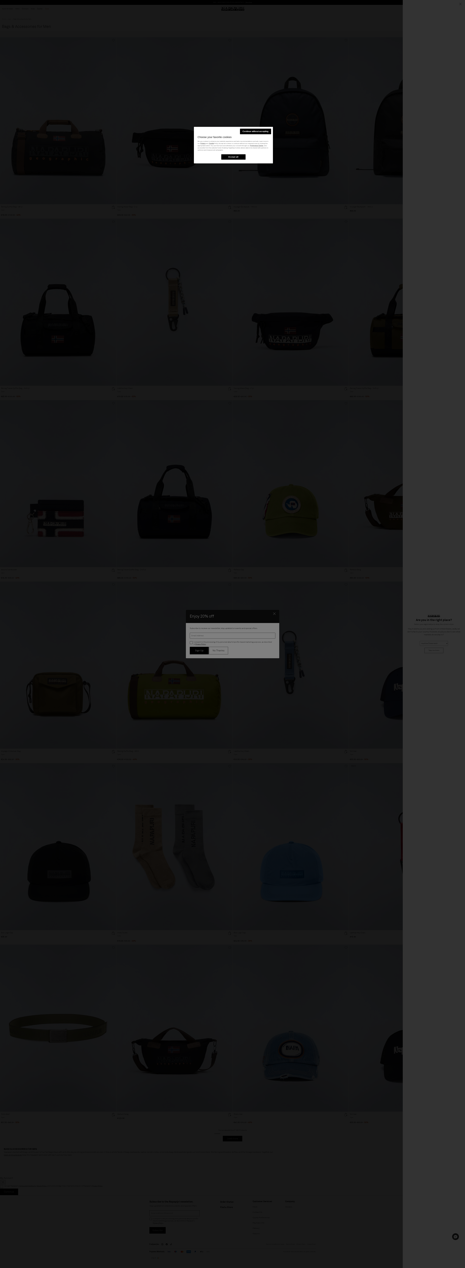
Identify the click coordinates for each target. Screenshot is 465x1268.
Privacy (202, 143)
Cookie (211, 143)
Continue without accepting (255, 131)
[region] (233, 145)
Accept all (233, 157)
